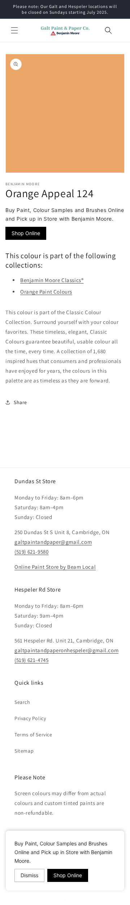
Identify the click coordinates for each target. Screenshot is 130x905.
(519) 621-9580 (31, 551)
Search (22, 702)
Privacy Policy (30, 718)
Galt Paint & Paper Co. (53, 898)
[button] (14, 30)
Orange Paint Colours (46, 291)
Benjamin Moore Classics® (51, 280)
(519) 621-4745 (31, 660)
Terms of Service (33, 734)
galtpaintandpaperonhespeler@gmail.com (66, 650)
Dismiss (29, 875)
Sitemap (24, 751)
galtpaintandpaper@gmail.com (53, 541)
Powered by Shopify (94, 898)
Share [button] (20, 402)
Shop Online (26, 233)
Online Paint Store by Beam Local (55, 566)
